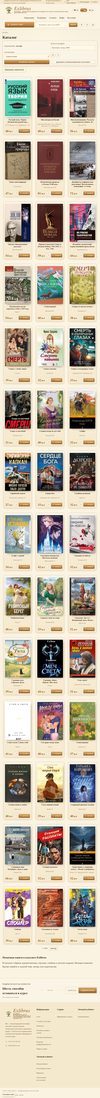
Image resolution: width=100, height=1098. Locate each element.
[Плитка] (53, 55)
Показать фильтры (14, 70)
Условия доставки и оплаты (43, 1031)
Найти (73, 25)
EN (92, 10)
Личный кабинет (83, 1017)
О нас (38, 1017)
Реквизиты (40, 1026)
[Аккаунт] (81, 24)
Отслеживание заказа (43, 1068)
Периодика (29, 17)
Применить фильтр (27, 62)
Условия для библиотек (44, 1037)
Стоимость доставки (43, 1021)
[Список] (58, 55)
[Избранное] (87, 24)
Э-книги (52, 17)
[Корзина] (92, 24)
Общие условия (41, 1049)
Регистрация (84, 2)
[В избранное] (16, 131)
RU (85, 10)
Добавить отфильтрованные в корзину (73, 62)
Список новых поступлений (41, 1078)
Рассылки (71, 17)
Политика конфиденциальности (43, 1043)
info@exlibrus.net (14, 1046)
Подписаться (87, 990)
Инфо (61, 17)
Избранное (40, 1073)
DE (77, 10)
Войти (95, 2)
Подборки (41, 17)
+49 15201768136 (14, 1042)
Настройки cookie (8, 1094)
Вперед (53, 948)
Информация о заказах (64, 1017)
